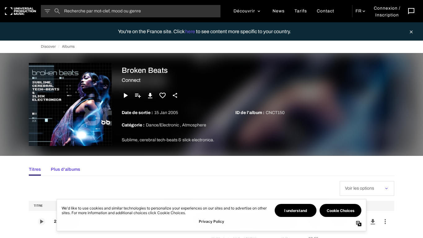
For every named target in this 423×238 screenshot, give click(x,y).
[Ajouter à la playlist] (138, 95)
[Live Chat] (411, 11)
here (190, 31)
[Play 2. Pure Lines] (41, 221)
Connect (131, 80)
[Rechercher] (57, 11)
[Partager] (175, 95)
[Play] (125, 95)
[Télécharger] (150, 95)
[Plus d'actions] (385, 221)
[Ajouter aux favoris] (162, 95)
